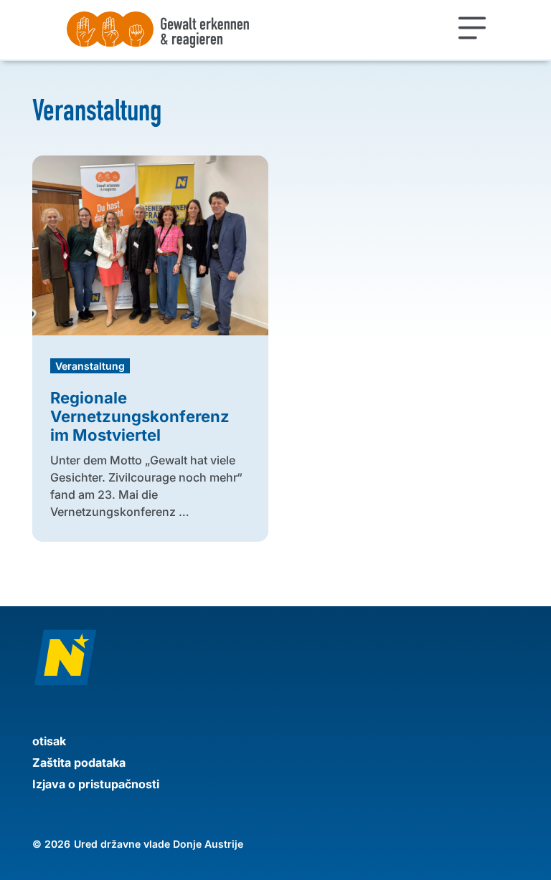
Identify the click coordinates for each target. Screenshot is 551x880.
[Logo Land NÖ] (275, 665)
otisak (49, 741)
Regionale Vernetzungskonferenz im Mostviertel (140, 416)
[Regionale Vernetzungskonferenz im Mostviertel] (150, 249)
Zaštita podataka (79, 762)
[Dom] (209, 29)
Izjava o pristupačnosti (95, 784)
